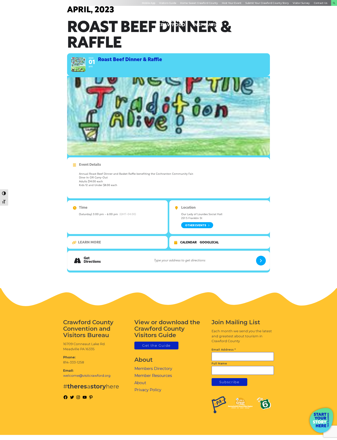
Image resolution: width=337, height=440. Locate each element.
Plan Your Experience (313, 22)
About (140, 382)
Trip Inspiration (208, 22)
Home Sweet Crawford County (199, 3)
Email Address (224, 349)
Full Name (219, 363)
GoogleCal (209, 242)
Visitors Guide (167, 3)
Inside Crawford (277, 22)
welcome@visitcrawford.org (87, 376)
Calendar (188, 242)
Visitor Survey (301, 3)
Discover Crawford (171, 22)
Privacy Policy (147, 389)
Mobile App (148, 3)
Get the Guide (156, 345)
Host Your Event (232, 3)
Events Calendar (243, 22)
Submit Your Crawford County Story (267, 3)
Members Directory (153, 368)
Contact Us (320, 3)
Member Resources (153, 375)
